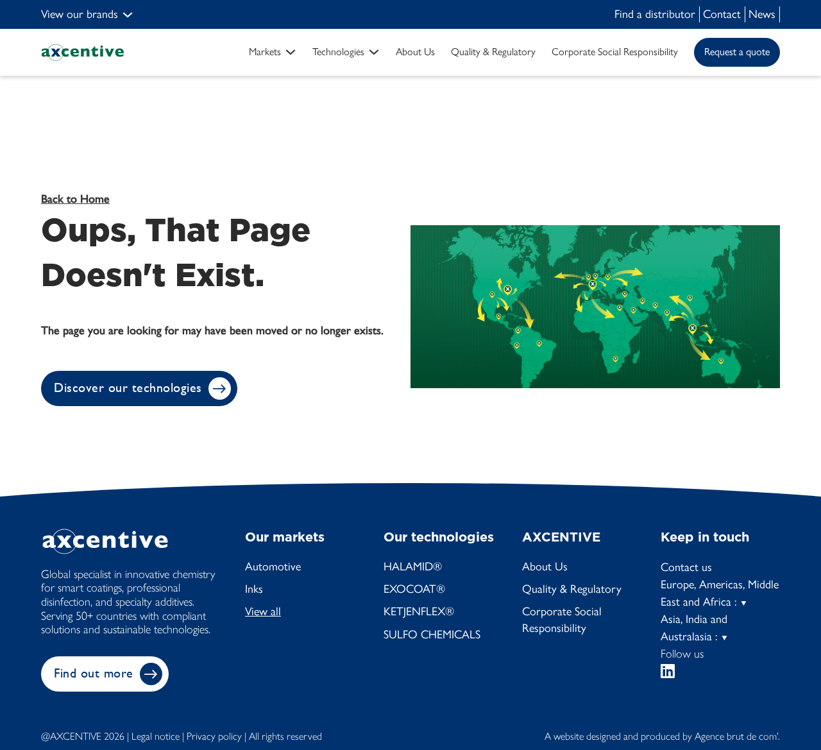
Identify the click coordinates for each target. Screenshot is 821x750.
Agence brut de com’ (736, 736)
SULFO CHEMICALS (432, 634)
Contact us (686, 567)
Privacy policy (214, 736)
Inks (254, 589)
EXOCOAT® (414, 589)
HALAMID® (413, 566)
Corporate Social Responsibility (562, 619)
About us (415, 52)
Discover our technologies (128, 387)
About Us (545, 566)
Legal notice (155, 736)
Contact (722, 14)
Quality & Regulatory (493, 52)
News (762, 14)
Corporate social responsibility (615, 52)
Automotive (273, 566)
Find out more (93, 673)
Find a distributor (654, 14)
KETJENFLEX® (419, 611)
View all (263, 611)
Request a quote (737, 52)
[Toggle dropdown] (127, 15)
